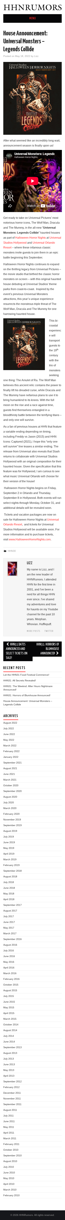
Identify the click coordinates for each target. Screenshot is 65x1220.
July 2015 (8, 996)
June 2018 (9, 887)
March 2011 (9, 1138)
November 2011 (12, 1098)
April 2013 (8, 1075)
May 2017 (8, 927)
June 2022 (9, 734)
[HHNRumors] (32, 6)
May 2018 (8, 893)
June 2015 (9, 1001)
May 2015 (8, 1007)
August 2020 (10, 796)
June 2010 (9, 1172)
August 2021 (10, 768)
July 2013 (8, 1058)
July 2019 (8, 836)
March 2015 (9, 1018)
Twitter (49, 631)
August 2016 (10, 944)
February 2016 (11, 979)
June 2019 (9, 842)
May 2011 (8, 1127)
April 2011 (8, 1132)
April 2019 (8, 853)
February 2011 (11, 1144)
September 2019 (12, 825)
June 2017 (9, 922)
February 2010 (11, 1195)
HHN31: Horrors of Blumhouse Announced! (47, 649)
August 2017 (10, 910)
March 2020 (9, 808)
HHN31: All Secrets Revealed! (19, 680)
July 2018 (8, 882)
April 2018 (8, 899)
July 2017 (8, 916)
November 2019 (12, 819)
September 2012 (12, 1081)
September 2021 (12, 762)
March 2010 (9, 1189)
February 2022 (11, 751)
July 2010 (8, 1166)
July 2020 (8, 802)
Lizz (36, 56)
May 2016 (8, 962)
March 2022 (9, 745)
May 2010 (8, 1178)
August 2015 (10, 990)
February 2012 (11, 1087)
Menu (32, 18)
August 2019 (10, 831)
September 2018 (12, 870)
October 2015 (10, 984)
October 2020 (10, 785)
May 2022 (8, 739)
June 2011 (9, 1121)
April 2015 (8, 1013)
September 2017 (12, 905)
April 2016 (8, 967)
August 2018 (10, 876)
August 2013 (10, 1053)
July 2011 (8, 1115)
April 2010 (8, 1184)
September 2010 (12, 1155)
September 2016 (12, 939)
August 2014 (10, 1030)
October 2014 (10, 1024)
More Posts (33, 631)
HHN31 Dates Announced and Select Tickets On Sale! (16, 651)
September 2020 (12, 791)
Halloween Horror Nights (30, 237)
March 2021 (9, 779)
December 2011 (12, 1092)
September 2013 (12, 1047)
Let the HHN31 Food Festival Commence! (26, 674)
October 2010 (10, 1149)
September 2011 (12, 1104)
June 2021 (9, 774)
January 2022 (10, 757)
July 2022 (8, 728)
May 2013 (8, 1070)
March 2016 (9, 973)
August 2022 (10, 722)
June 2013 (9, 1064)
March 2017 (9, 933)
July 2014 (8, 1036)
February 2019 (11, 865)
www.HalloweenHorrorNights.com (30, 539)
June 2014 (9, 1041)
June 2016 (9, 956)
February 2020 (11, 813)
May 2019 (8, 848)
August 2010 (10, 1161)
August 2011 (10, 1110)
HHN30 (12, 551)
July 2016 (8, 950)
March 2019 (9, 859)
